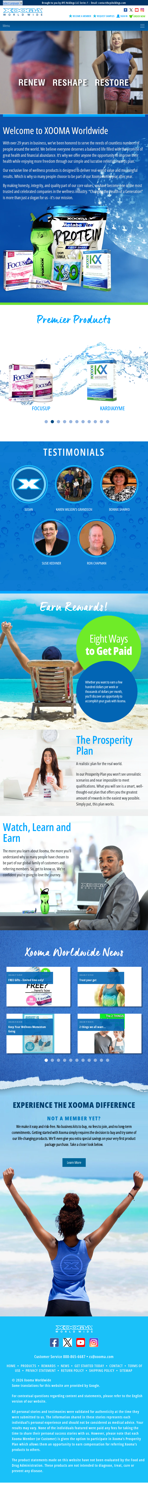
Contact (116, 1365)
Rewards (48, 1365)
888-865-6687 (74, 1356)
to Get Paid (109, 645)
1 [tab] (46, 421)
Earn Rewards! (74, 607)
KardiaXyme (41, 408)
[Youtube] (80, 1342)
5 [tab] (70, 421)
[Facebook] (54, 1342)
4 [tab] (64, 421)
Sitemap (126, 1370)
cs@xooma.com (101, 1356)
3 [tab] (58, 421)
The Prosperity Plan (104, 745)
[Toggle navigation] (74, 26)
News (65, 1365)
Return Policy (72, 1370)
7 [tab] (83, 421)
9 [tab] (95, 421)
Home (11, 1365)
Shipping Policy (101, 1370)
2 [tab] (52, 421)
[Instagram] (93, 1342)
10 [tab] (101, 421)
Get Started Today (89, 1365)
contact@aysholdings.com (112, 3)
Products (28, 1365)
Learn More (74, 1162)
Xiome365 (112, 408)
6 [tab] (77, 421)
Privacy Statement (41, 1370)
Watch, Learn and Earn (37, 832)
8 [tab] (89, 421)
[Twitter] (67, 1342)
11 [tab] (107, 421)
